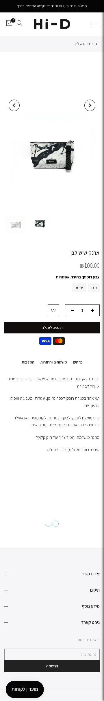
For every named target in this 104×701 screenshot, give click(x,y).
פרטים (77, 362)
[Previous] (89, 105)
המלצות (28, 362)
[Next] (14, 105)
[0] (9, 24)
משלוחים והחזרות (53, 362)
